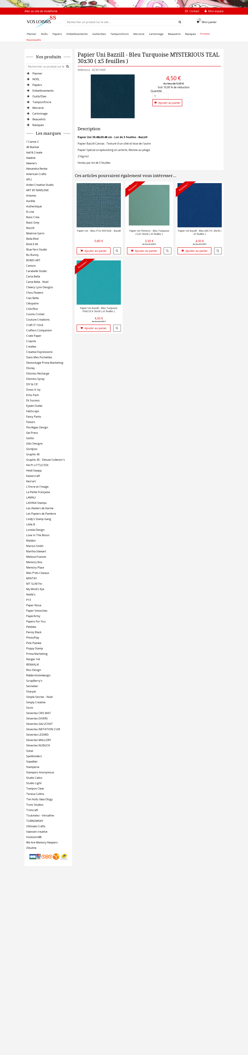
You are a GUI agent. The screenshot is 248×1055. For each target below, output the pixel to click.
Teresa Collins (35, 794)
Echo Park (32, 395)
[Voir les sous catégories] (28, 73)
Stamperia (32, 767)
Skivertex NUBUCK (38, 745)
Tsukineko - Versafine (40, 815)
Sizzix (29, 708)
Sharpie (31, 691)
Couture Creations (38, 319)
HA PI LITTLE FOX (37, 465)
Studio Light (34, 783)
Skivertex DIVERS (37, 718)
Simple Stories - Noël (39, 697)
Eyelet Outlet (34, 406)
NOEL (36, 79)
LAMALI (31, 497)
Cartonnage (40, 113)
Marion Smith (34, 546)
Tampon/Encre (41, 102)
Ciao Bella (32, 298)
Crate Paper (33, 336)
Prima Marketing (37, 654)
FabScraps (32, 411)
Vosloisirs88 (34, 837)
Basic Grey (32, 222)
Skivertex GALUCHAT (39, 724)
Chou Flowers (34, 292)
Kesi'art (31, 481)
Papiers (37, 85)
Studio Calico (34, 778)
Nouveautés (33, 39)
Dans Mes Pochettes (39, 357)
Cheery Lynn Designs (39, 287)
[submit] (180, 22)
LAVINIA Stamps (36, 503)
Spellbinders (34, 756)
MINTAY (31, 578)
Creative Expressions (39, 352)
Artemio (31, 195)
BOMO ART (33, 260)
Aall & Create (34, 152)
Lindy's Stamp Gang (38, 519)
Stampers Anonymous (40, 772)
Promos (205, 33)
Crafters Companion (39, 330)
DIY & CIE (32, 384)
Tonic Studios (34, 805)
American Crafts (36, 174)
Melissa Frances (36, 557)
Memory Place (35, 567)
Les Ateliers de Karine (39, 508)
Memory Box (34, 562)
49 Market (32, 147)
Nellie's (30, 594)
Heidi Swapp (34, 470)
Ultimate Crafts (35, 826)
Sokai (29, 751)
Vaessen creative (36, 831)
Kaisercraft (33, 476)
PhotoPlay (32, 637)
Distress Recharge (37, 373)
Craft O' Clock (34, 325)
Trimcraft (32, 810)
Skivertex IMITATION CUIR (43, 729)
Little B (30, 524)
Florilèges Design (37, 427)
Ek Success (33, 400)
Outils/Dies (39, 96)
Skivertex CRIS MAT (38, 713)
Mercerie (38, 108)
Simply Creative (36, 702)
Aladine (30, 158)
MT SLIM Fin (34, 584)
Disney (30, 368)
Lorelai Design (35, 530)
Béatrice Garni (35, 233)
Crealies (31, 346)
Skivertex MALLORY (38, 740)
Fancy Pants (33, 416)
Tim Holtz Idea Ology (39, 799)
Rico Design (33, 670)
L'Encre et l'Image (37, 487)
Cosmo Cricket (35, 314)
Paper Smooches (36, 610)
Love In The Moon (37, 535)
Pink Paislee (33, 643)
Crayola (31, 341)
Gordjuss (31, 449)
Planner (37, 73)
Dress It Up (33, 389)
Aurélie (30, 201)
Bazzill (30, 228)
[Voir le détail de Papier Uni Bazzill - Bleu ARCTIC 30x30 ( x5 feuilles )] (218, 250)
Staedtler (32, 761)
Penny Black (34, 632)
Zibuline (31, 848)
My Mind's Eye (35, 589)
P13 (28, 600)
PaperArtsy (33, 616)
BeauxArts (39, 119)
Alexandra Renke (36, 168)
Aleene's (31, 163)
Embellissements (43, 90)
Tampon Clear (35, 788)
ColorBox (32, 309)
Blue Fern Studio (36, 249)
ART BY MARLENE (37, 190)
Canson (31, 265)
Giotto (30, 438)
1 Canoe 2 (32, 142)
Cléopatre (32, 303)
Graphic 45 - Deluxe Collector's (45, 460)
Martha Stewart (36, 551)
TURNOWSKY (34, 821)
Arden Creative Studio (40, 185)
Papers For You (36, 621)
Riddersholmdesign (38, 675)
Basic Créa (32, 217)
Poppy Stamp (34, 648)
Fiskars (30, 422)
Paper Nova (33, 605)
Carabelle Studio (36, 271)
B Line (30, 212)
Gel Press (32, 433)
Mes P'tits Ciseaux (37, 573)
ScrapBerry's (34, 681)
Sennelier (32, 686)
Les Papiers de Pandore (41, 513)
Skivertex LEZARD (37, 734)
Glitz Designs (34, 443)
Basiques (38, 125)
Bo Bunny (32, 255)
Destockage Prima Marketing (44, 363)
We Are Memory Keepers (42, 842)
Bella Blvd (32, 239)
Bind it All (32, 244)
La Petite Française (38, 492)
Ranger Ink (33, 659)
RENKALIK (32, 664)
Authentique (34, 206)
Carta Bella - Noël (37, 282)
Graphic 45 (33, 454)
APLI (29, 179)
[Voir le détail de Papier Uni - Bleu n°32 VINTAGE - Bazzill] (117, 250)
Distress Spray (35, 379)
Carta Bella (33, 276)
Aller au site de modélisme (40, 11)
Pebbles (31, 627)
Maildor (31, 540)
